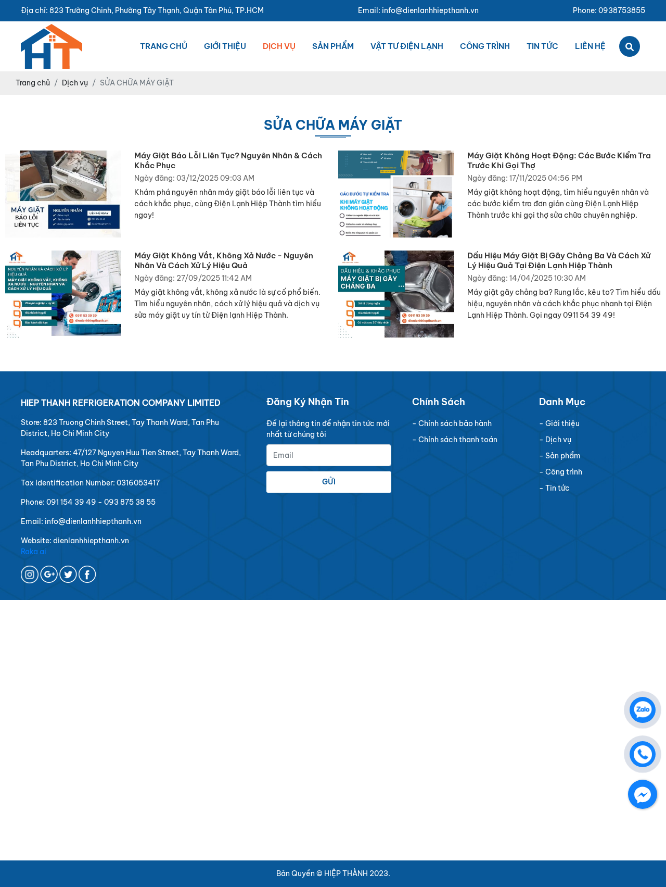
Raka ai (33, 551)
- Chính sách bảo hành (452, 423)
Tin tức (542, 46)
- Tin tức (554, 488)
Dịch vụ (279, 46)
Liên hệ (590, 46)
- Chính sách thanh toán (454, 439)
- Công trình (560, 472)
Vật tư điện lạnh (406, 46)
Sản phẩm (333, 46)
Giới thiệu (225, 46)
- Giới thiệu (559, 423)
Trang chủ (163, 46)
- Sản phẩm (560, 455)
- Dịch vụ (555, 439)
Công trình (485, 46)
